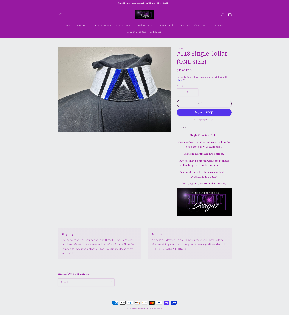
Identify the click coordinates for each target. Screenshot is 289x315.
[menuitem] (69, 25)
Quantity (181, 86)
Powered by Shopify (154, 308)
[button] (61, 14)
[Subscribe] (110, 282)
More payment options (204, 120)
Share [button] (183, 127)
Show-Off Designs (139, 308)
